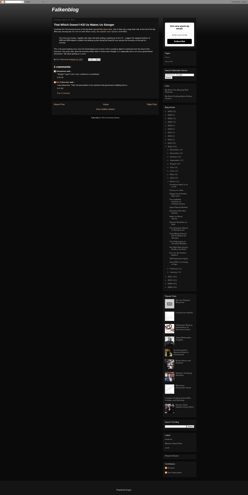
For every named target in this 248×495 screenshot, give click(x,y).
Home (106, 104)
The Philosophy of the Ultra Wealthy (178, 242)
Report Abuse (172, 456)
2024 (170, 111)
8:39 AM (60, 77)
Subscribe (179, 41)
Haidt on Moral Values (175, 217)
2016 (170, 136)
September (175, 160)
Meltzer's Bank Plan (173, 443)
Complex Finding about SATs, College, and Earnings (178, 399)
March (173, 181)
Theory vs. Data (176, 190)
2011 (170, 277)
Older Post (152, 104)
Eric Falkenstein (62, 82)
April (172, 178)
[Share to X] (94, 59)
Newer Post (59, 104)
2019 (170, 125)
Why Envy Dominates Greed (183, 386)
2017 (170, 132)
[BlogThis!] (92, 59)
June (172, 171)
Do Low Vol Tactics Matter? (177, 254)
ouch (167, 448)
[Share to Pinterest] (99, 59)
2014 (170, 140)
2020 (170, 122)
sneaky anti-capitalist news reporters (104, 32)
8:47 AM (60, 88)
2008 (170, 287)
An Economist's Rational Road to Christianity (181, 352)
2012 (170, 147)
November (174, 153)
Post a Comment (63, 93)
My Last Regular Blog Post (183, 301)
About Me (169, 61)
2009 (170, 284)
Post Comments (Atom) (110, 118)
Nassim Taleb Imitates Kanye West (185, 406)
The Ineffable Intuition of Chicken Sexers (177, 201)
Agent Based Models (178, 207)
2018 (170, 129)
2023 (170, 115)
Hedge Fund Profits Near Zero (178, 195)
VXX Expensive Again (178, 259)
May (172, 174)
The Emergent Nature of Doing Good (178, 229)
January (174, 272)
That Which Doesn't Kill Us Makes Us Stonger (178, 236)
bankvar (168, 439)
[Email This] (89, 59)
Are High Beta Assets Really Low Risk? (178, 248)
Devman (171, 468)
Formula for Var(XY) (184, 313)
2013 (170, 143)
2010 (170, 280)
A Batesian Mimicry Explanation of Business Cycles (184, 327)
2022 (170, 118)
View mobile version (105, 109)
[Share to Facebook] (96, 59)
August (173, 164)
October (174, 157)
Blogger (128, 490)
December (174, 150)
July (172, 167)
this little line (77, 32)
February (174, 269)
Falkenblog (65, 9)
